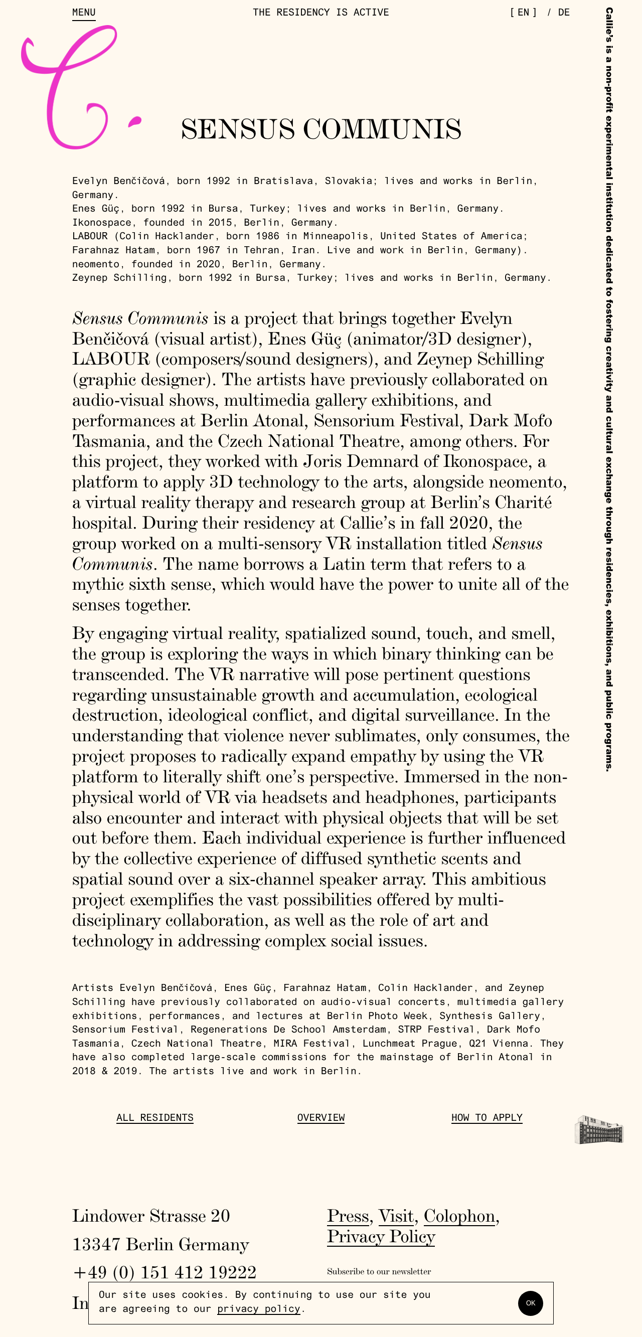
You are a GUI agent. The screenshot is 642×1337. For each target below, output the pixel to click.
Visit (396, 1215)
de (564, 14)
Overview (321, 1119)
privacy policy (258, 1310)
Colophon (460, 1215)
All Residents (155, 1119)
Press (348, 1215)
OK (531, 1303)
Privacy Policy (381, 1236)
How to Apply (487, 1119)
